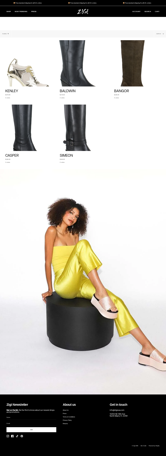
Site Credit (143, 445)
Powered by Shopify (154, 445)
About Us (66, 410)
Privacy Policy (67, 420)
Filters (4, 33)
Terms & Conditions (69, 417)
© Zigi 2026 (135, 445)
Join (31, 429)
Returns (65, 423)
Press (65, 413)
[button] (9, 11)
